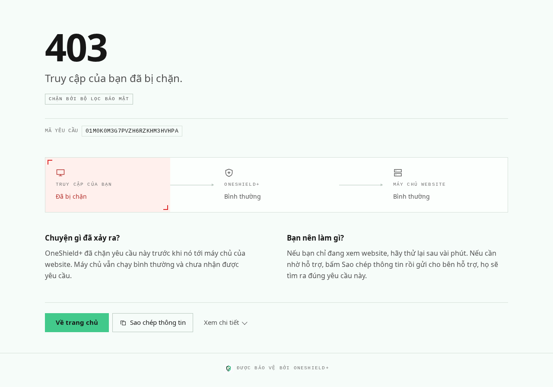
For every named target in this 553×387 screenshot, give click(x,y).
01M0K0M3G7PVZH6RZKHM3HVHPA (132, 131)
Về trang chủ (77, 322)
